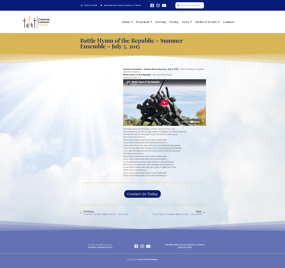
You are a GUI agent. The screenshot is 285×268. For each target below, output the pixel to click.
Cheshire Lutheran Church (100, 247)
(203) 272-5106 (185, 247)
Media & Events (206, 22)
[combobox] (189, 5)
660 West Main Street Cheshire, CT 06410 (185, 245)
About (126, 22)
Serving (161, 22)
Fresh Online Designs (148, 259)
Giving (174, 22)
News (185, 22)
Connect (228, 22)
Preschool (142, 22)
